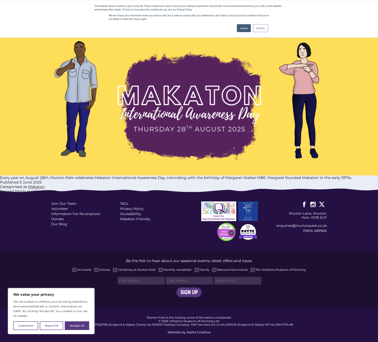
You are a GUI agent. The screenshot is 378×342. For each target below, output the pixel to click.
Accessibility (130, 214)
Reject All (51, 325)
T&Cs (124, 203)
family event (26, 191)
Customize (25, 325)
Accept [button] (243, 28)
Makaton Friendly (135, 219)
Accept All (77, 325)
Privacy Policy (132, 209)
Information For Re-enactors (75, 214)
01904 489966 (315, 231)
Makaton (36, 186)
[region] (51, 311)
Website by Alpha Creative (189, 332)
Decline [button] (261, 28)
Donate (57, 219)
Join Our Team (63, 203)
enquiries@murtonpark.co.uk (301, 225)
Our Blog (59, 224)
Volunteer (59, 209)
